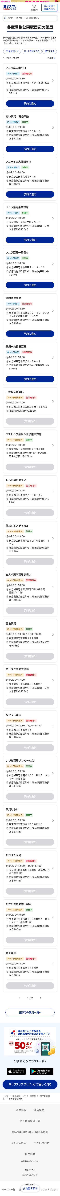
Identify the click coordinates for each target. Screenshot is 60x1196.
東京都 (33, 1096)
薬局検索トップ (19, 1096)
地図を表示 (32, 1188)
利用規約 (39, 1110)
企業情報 (21, 1110)
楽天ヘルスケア (30, 1175)
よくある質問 (18, 1143)
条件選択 (12, 51)
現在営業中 (49, 51)
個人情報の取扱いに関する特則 (30, 1132)
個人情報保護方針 (30, 1121)
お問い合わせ (41, 1143)
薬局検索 (34, 10)
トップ (5, 1096)
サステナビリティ (49, 1189)
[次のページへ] (41, 998)
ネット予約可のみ (31, 51)
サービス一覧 (8, 1189)
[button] (30, 80)
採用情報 (30, 1154)
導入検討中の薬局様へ (49, 7)
